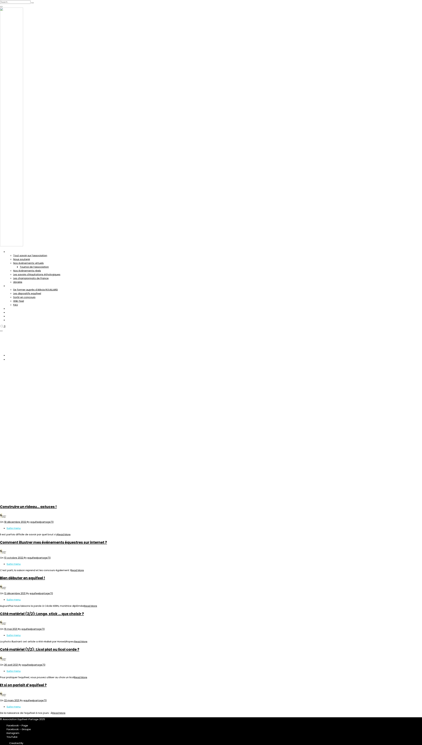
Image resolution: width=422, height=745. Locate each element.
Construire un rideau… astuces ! (28, 506)
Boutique (11, 312)
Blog (9, 316)
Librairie (17, 282)
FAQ (15, 305)
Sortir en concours (24, 297)
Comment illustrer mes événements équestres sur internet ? (53, 542)
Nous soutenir (21, 259)
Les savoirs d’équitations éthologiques (36, 274)
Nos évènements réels (27, 270)
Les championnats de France (31, 278)
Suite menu (14, 528)
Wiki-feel (18, 301)
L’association (13, 251)
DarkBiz (4, 743)
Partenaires (12, 308)
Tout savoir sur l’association (30, 255)
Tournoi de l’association (34, 267)
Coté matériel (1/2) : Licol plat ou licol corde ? (39, 649)
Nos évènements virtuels (28, 263)
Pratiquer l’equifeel (16, 286)
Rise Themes (32, 743)
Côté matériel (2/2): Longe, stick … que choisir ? (42, 613)
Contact (11, 320)
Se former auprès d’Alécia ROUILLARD (35, 289)
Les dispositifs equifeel (27, 293)
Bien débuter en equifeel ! (22, 578)
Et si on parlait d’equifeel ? (23, 685)
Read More (64, 534)
